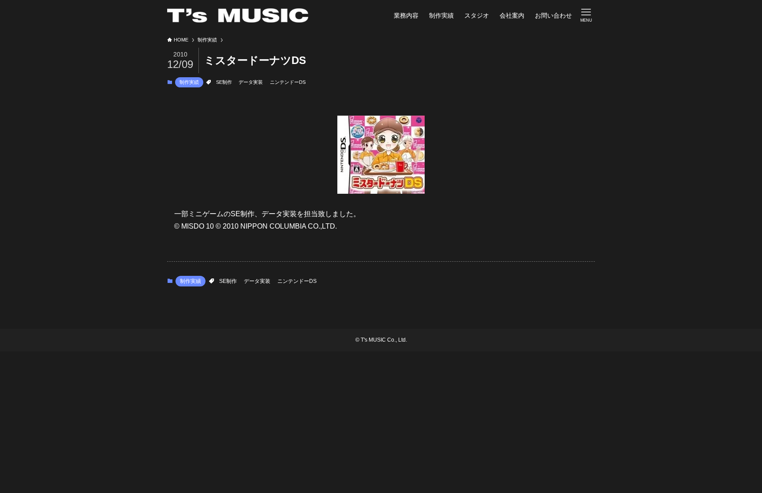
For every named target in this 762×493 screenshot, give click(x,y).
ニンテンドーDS (288, 82)
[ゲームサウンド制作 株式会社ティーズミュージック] (237, 15)
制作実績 (189, 82)
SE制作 (224, 82)
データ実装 (251, 82)
